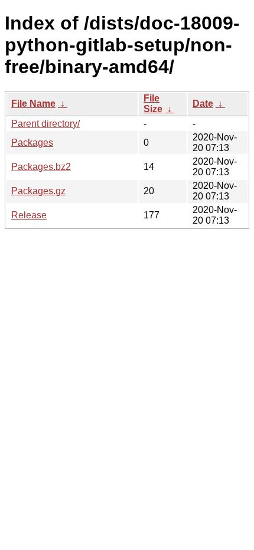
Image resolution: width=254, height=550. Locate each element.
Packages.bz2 (41, 167)
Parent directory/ (45, 124)
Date (203, 104)
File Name (33, 104)
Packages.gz (38, 191)
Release (29, 215)
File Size (153, 103)
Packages (32, 143)
